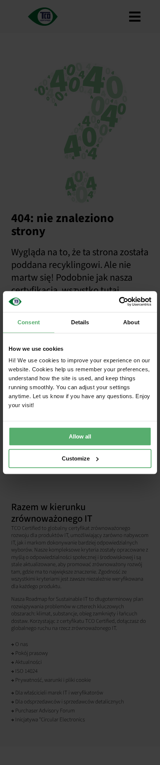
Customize (76, 458)
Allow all (80, 436)
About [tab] (131, 322)
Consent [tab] (28, 322)
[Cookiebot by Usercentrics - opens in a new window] (118, 301)
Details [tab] (80, 322)
